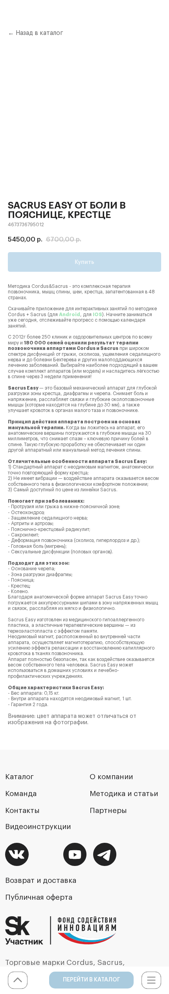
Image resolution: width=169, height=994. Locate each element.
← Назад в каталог (35, 33)
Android (69, 314)
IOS (97, 314)
